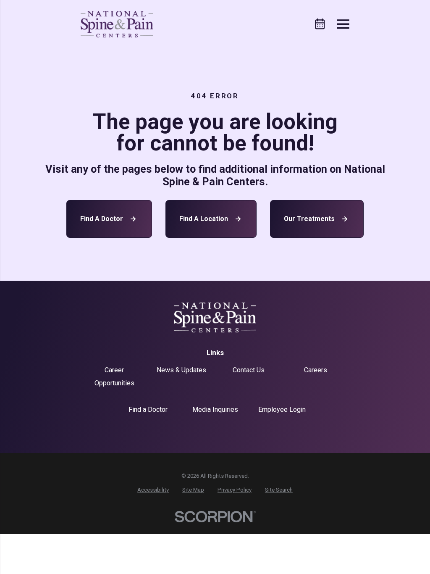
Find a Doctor (101, 219)
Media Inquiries (215, 409)
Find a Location (203, 219)
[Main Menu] (343, 24)
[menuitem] (153, 489)
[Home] (117, 24)
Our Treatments (309, 219)
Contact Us (249, 370)
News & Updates (181, 370)
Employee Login (282, 409)
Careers (315, 370)
